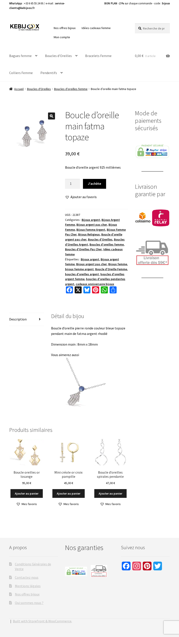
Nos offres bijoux (65, 28)
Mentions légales (28, 586)
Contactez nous (26, 577)
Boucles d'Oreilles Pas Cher (83, 249)
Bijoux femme (117, 264)
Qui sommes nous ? (29, 603)
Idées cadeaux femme (96, 28)
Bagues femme (20, 56)
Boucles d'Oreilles (39, 89)
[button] (51, 116)
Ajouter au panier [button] (26, 493)
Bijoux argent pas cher (91, 225)
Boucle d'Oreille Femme (111, 269)
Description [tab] (18, 319)
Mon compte (62, 37)
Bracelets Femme (98, 56)
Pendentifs (48, 73)
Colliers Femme (21, 73)
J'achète (94, 183)
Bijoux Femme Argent (90, 230)
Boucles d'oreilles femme (71, 89)
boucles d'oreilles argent (82, 274)
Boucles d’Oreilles (58, 56)
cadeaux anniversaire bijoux (95, 284)
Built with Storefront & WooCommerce (42, 621)
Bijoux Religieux (89, 234)
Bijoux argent (91, 220)
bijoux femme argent (79, 269)
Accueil (19, 89)
